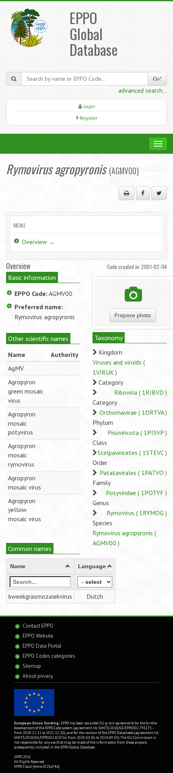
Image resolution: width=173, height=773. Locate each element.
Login (89, 106)
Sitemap (32, 666)
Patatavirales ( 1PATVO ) (133, 473)
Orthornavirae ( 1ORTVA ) (133, 412)
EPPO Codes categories (49, 656)
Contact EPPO (38, 625)
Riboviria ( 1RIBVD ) (140, 392)
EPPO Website (38, 635)
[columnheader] (40, 567)
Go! (157, 78)
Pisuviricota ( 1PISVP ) (137, 432)
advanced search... (142, 90)
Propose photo (133, 315)
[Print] (126, 193)
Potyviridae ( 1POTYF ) (136, 493)
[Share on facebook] (143, 193)
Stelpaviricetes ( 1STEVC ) (132, 453)
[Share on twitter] (159, 193)
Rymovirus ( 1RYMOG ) (137, 513)
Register (88, 118)
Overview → (38, 242)
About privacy (38, 676)
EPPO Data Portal (42, 645)
